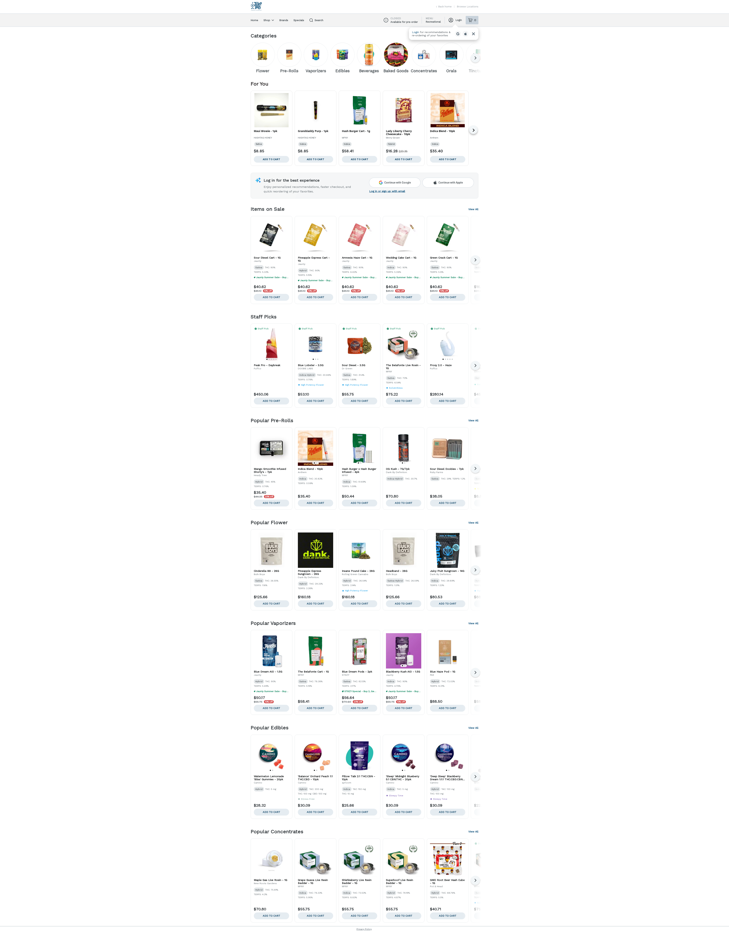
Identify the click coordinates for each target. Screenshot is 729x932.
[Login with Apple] (465, 34)
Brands (283, 20)
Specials (298, 20)
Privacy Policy (364, 929)
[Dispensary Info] (386, 20)
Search (319, 20)
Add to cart (271, 297)
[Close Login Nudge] (473, 34)
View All (473, 209)
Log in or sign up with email (387, 191)
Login (458, 20)
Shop (267, 20)
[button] (443, 34)
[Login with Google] (458, 34)
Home (254, 20)
